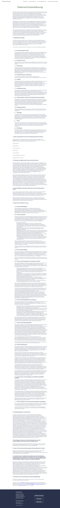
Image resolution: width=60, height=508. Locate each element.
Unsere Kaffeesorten (42, 1)
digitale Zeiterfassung (30, 483)
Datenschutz (39, 501)
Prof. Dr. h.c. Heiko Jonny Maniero (37, 484)
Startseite (25, 1)
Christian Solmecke (21, 485)
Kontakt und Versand (39, 495)
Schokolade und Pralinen (53, 1)
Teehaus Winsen (6, 1)
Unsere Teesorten (32, 1)
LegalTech (22, 482)
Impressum (39, 498)
